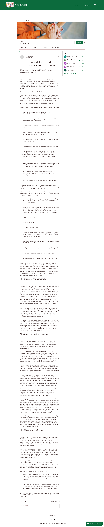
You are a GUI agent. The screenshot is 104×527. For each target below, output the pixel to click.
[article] (40, 282)
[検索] (72, 42)
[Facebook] (50, 519)
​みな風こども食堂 (21, 5)
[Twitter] (52, 519)
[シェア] (59, 56)
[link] (25, 47)
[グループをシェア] (84, 42)
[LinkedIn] (54, 519)
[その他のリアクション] (26, 501)
